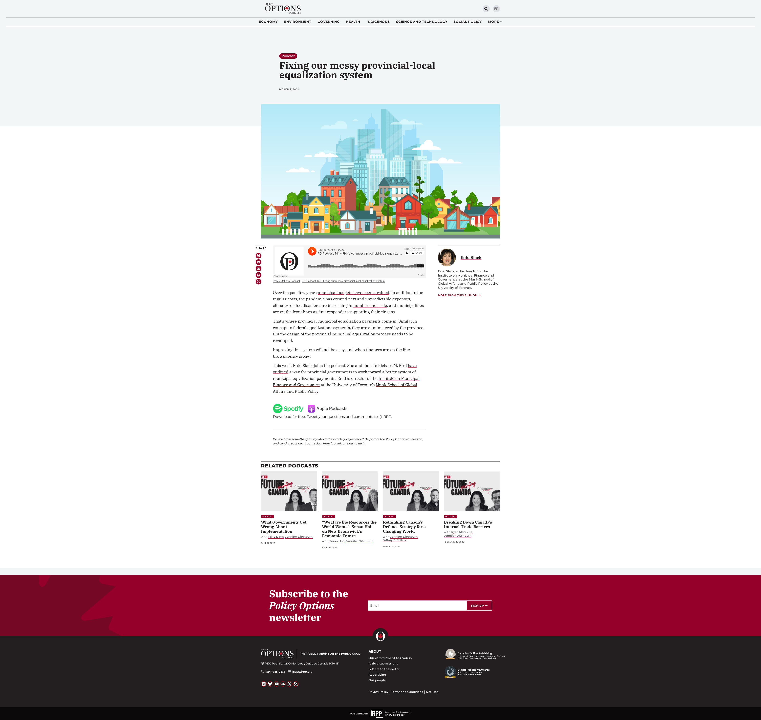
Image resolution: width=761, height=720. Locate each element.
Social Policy (468, 22)
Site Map (432, 691)
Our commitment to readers (390, 658)
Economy (268, 22)
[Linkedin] (258, 262)
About (375, 651)
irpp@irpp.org (302, 671)
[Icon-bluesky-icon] (258, 256)
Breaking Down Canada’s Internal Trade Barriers (468, 524)
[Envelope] (258, 268)
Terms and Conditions (407, 691)
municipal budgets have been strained (353, 292)
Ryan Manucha (461, 532)
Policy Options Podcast (286, 281)
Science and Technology (421, 22)
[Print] (258, 275)
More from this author (457, 295)
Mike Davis (276, 536)
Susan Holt (337, 541)
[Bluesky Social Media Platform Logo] (270, 684)
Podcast (288, 56)
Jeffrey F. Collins (394, 540)
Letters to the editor (384, 669)
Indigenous (378, 22)
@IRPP (385, 417)
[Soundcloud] (283, 684)
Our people (377, 680)
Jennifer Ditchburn (299, 536)
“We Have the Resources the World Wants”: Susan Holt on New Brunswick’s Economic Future (349, 528)
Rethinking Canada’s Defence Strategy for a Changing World (404, 526)
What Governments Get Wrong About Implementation (283, 526)
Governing (329, 22)
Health (353, 22)
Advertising (377, 674)
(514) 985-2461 (275, 671)
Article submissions (383, 663)
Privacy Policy (378, 691)
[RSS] (296, 684)
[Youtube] (276, 684)
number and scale (370, 305)
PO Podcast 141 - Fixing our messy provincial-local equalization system (343, 281)
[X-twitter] (258, 281)
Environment (297, 22)
